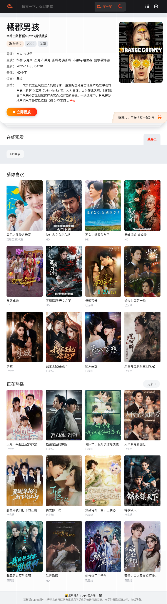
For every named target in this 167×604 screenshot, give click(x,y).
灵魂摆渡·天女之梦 (58, 300)
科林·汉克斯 (25, 60)
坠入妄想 (91, 366)
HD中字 (15, 154)
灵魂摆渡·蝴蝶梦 (135, 235)
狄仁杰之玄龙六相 (58, 235)
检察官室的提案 (56, 444)
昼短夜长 (91, 300)
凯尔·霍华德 (102, 60)
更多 (150, 384)
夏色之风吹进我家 (19, 235)
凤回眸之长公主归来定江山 (142, 366)
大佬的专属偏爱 (135, 444)
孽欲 (10, 366)
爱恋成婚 (13, 300)
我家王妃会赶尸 (56, 366)
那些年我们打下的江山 (22, 510)
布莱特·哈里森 (82, 60)
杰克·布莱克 (42, 60)
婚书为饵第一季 (135, 300)
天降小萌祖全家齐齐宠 (22, 444)
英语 (20, 79)
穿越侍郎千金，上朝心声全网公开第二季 (103, 510)
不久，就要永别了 (97, 235)
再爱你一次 (53, 510)
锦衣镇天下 (132, 510)
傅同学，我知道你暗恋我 (102, 444)
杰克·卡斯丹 (25, 54)
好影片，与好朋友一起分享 (136, 117)
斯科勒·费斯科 (61, 60)
